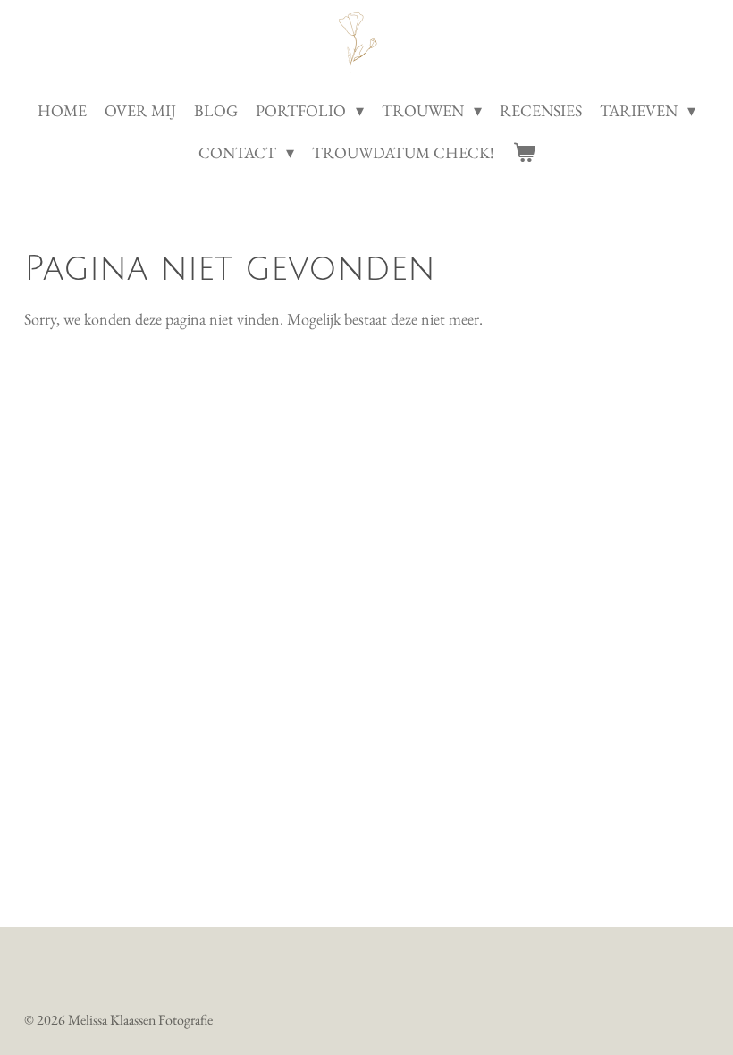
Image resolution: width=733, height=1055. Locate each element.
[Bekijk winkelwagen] (523, 152)
